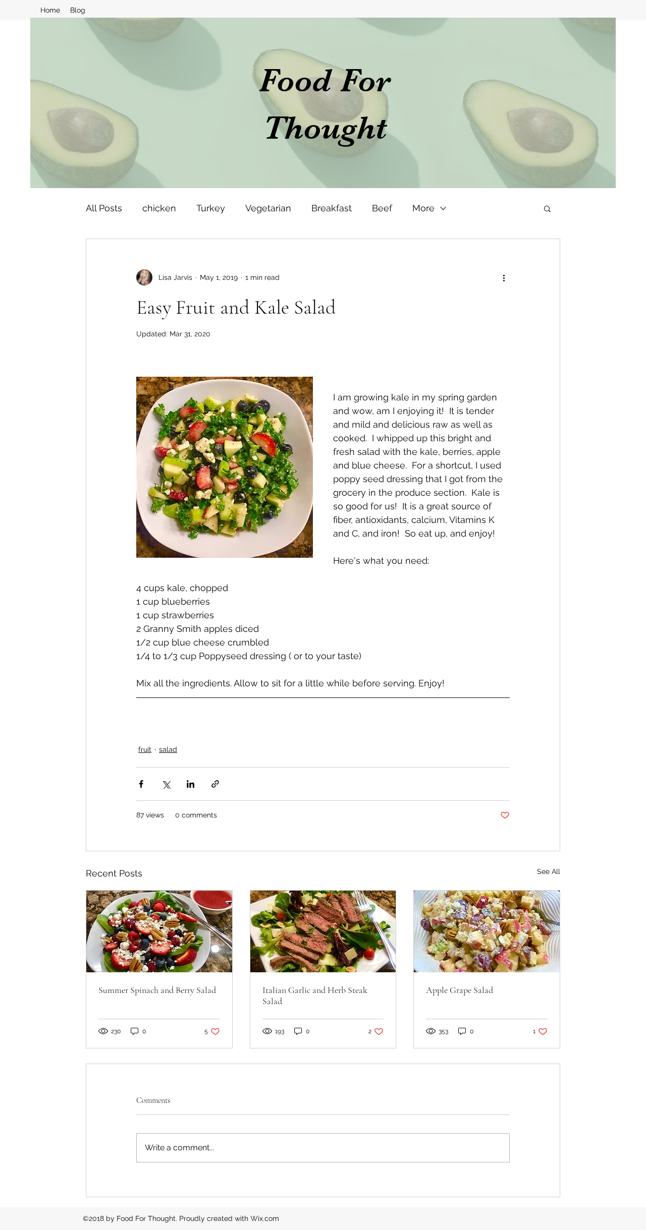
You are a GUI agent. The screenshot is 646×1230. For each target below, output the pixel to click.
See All (548, 871)
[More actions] (504, 277)
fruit (144, 749)
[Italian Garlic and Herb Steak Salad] (323, 931)
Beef (382, 208)
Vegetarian (268, 208)
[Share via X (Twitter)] (166, 784)
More (423, 208)
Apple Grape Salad (459, 989)
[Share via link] (215, 784)
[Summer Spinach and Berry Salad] (159, 931)
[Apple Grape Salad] (487, 931)
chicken (159, 208)
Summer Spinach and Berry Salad (157, 989)
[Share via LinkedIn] (190, 784)
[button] (547, 208)
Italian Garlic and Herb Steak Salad (314, 995)
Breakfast (331, 208)
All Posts (104, 208)
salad (168, 749)
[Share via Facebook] (141, 784)
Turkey (210, 208)
